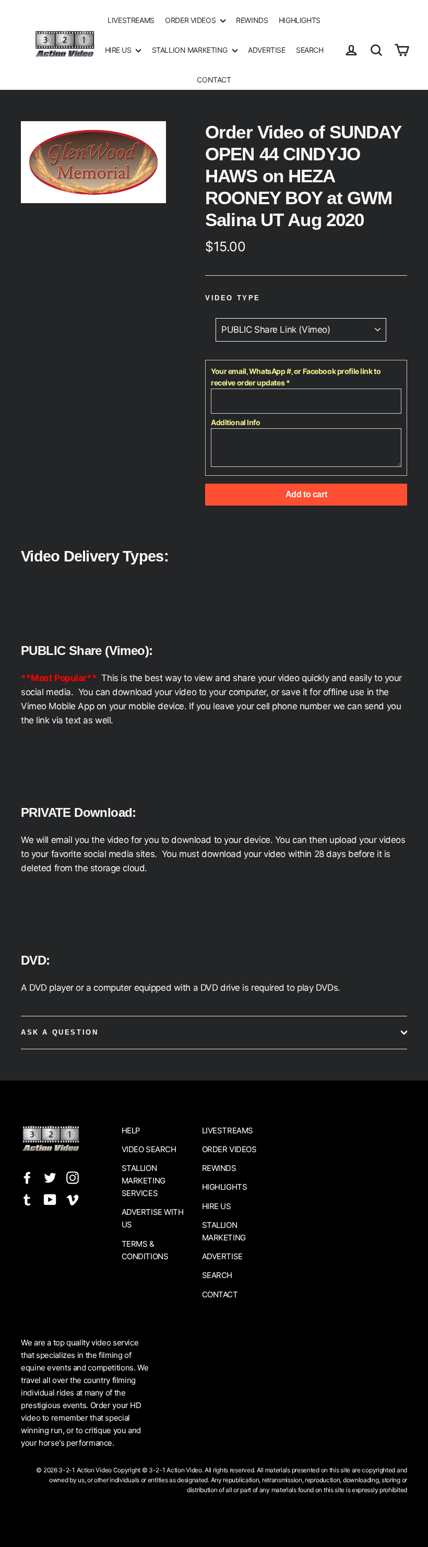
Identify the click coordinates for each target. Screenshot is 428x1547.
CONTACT (214, 79)
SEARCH (309, 49)
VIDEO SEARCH (149, 1149)
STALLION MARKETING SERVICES (143, 1180)
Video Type (232, 298)
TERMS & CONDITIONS (145, 1250)
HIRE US (119, 49)
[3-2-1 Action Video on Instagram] (72, 1177)
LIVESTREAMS (131, 20)
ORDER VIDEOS (191, 20)
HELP (131, 1130)
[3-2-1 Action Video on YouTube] (50, 1199)
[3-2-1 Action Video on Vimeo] (72, 1199)
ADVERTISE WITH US (153, 1218)
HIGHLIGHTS (299, 20)
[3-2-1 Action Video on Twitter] (50, 1177)
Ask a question (59, 1032)
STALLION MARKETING (191, 49)
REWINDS (252, 20)
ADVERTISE (266, 49)
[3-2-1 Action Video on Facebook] (27, 1177)
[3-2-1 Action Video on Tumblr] (27, 1199)
